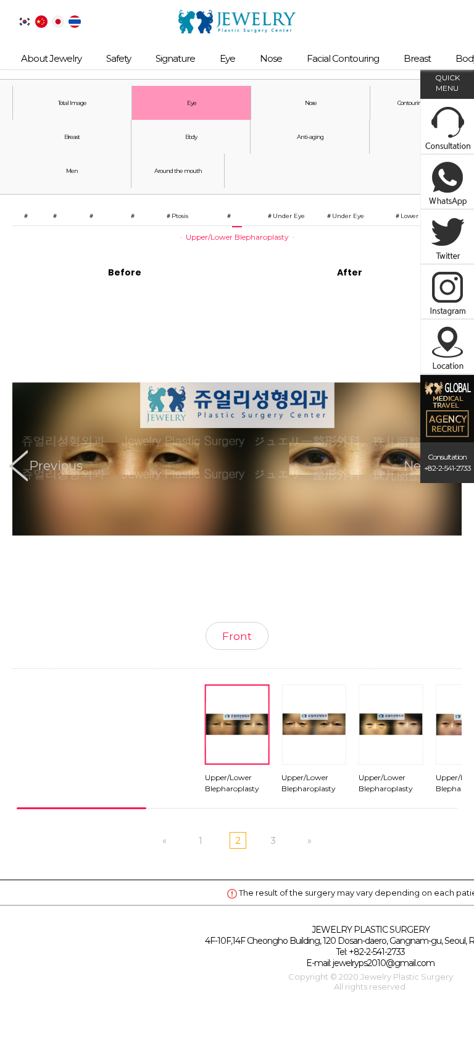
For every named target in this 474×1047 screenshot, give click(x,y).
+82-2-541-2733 (377, 951)
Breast (417, 58)
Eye (227, 58)
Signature (175, 58)
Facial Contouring (343, 58)
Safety (118, 58)
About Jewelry (51, 58)
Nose (271, 58)
